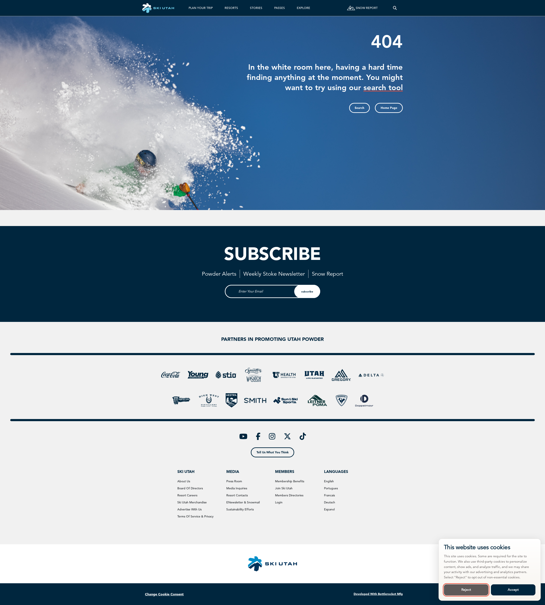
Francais (329, 495)
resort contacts (237, 495)
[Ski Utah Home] (158, 8)
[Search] (395, 8)
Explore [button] (303, 8)
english (329, 481)
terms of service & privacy (195, 516)
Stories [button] (256, 8)
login (279, 502)
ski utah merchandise (192, 502)
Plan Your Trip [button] (201, 8)
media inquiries (236, 488)
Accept (513, 590)
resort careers (187, 495)
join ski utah (284, 488)
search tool (383, 87)
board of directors (190, 488)
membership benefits (289, 481)
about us (183, 481)
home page (389, 108)
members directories (289, 495)
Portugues (331, 488)
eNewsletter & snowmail (243, 502)
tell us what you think (273, 452)
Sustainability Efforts (240, 509)
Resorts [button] (231, 8)
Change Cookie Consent (164, 594)
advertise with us (189, 509)
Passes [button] (279, 8)
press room (234, 481)
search (359, 108)
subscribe (307, 291)
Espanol (329, 509)
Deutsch (329, 502)
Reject (466, 590)
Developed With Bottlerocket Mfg (378, 594)
